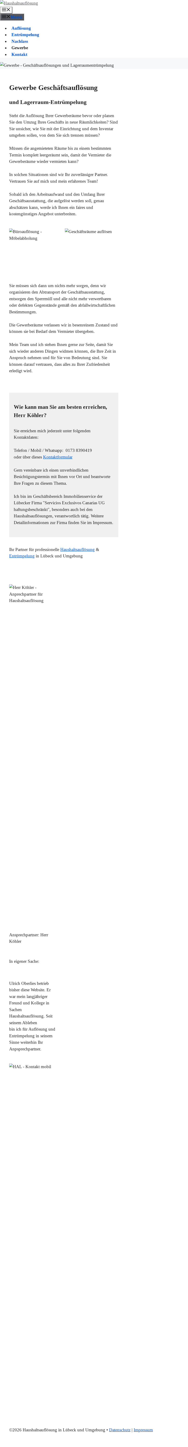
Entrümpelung (25, 34)
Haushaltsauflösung (77, 549)
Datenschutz (119, 1429)
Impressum (143, 1429)
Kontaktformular (57, 457)
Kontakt (19, 54)
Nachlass (19, 41)
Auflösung (21, 28)
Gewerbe (19, 47)
